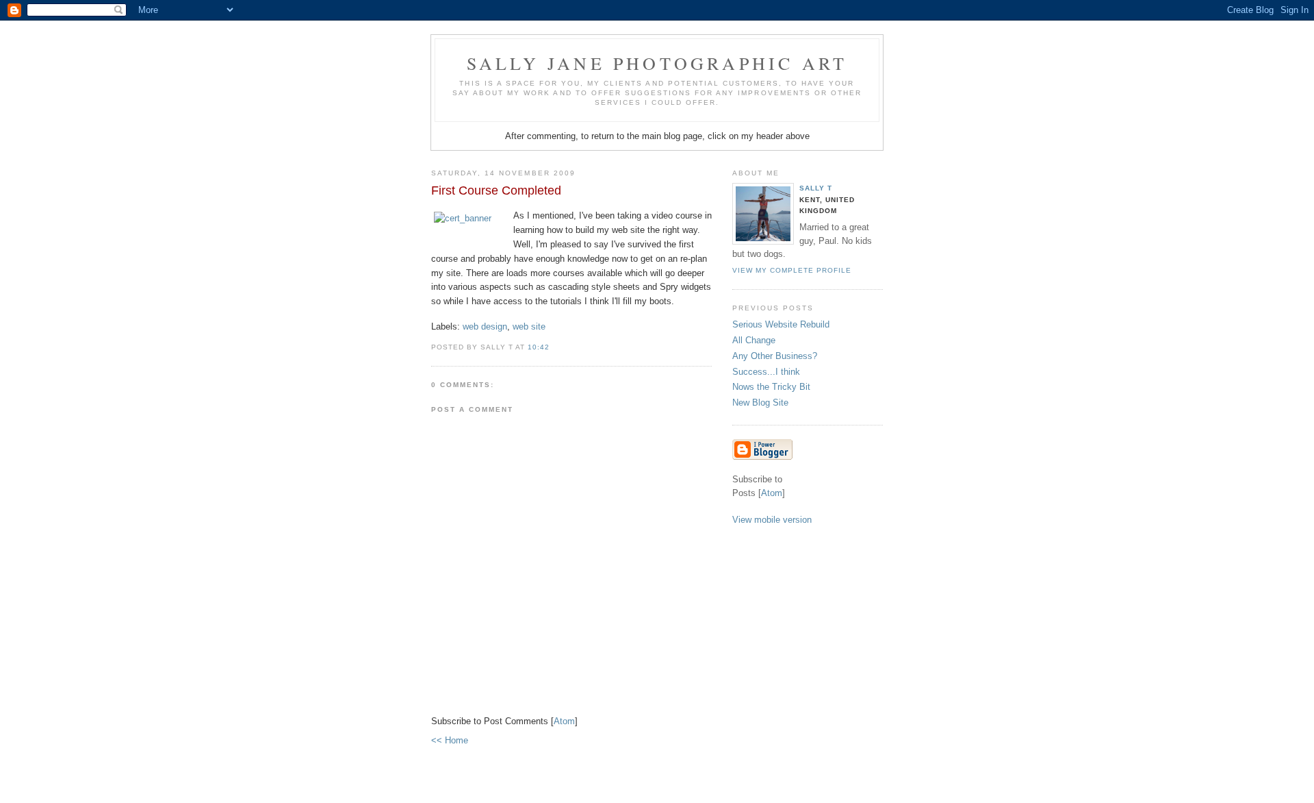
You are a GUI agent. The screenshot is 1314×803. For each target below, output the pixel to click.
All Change (753, 340)
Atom (564, 721)
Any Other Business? (774, 356)
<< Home (449, 740)
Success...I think (766, 372)
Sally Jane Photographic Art (657, 63)
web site (529, 326)
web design (485, 326)
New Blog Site (760, 402)
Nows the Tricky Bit (771, 387)
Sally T (815, 188)
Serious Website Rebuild (780, 324)
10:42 (539, 347)
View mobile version (772, 520)
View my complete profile (791, 270)
